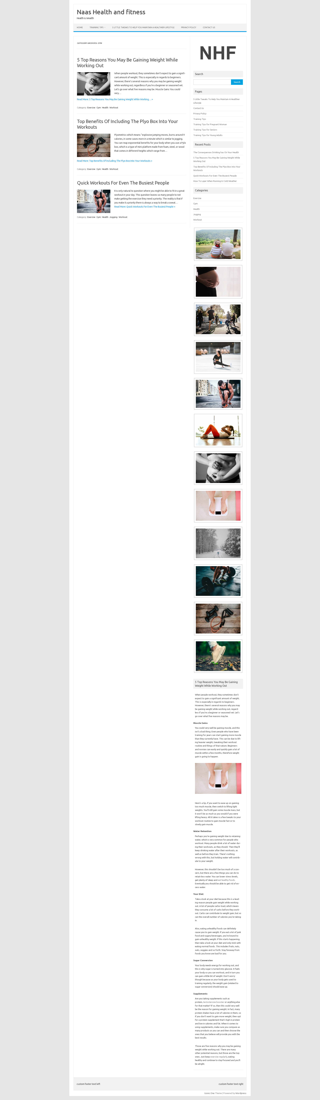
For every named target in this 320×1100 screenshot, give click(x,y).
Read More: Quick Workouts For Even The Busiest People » (144, 206)
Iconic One (209, 1093)
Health (105, 107)
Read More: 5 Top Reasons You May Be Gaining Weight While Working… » (115, 99)
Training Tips (96, 27)
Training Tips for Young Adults (207, 135)
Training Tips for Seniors (205, 129)
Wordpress (241, 1093)
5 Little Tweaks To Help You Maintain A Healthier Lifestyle (143, 27)
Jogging (114, 217)
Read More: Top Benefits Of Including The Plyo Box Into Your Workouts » (114, 161)
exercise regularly (218, 1057)
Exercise (91, 107)
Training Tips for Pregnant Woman (210, 124)
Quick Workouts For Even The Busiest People (123, 182)
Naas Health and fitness (111, 11)
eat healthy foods (226, 880)
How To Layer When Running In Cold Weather (215, 181)
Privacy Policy (188, 27)
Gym (98, 107)
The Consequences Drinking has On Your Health (216, 152)
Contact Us (209, 27)
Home (80, 27)
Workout (114, 107)
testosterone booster (213, 1002)
